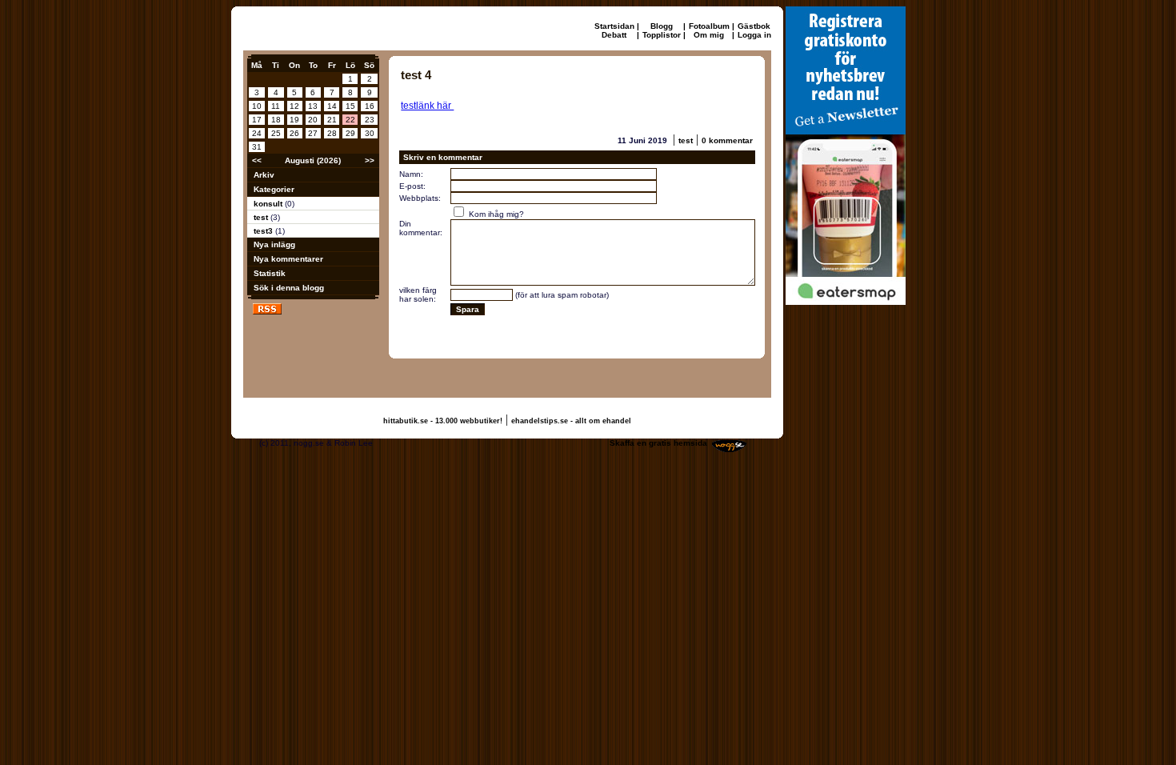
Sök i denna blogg (289, 287)
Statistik (270, 273)
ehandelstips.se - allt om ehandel (571, 421)
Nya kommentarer (288, 258)
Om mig (709, 34)
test (262, 217)
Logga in (754, 34)
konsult (269, 203)
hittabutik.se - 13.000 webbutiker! (442, 421)
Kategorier (274, 189)
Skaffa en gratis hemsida (658, 443)
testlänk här (427, 105)
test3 (264, 230)
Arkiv (264, 174)
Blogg (661, 26)
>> (369, 160)
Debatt (614, 34)
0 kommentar (727, 140)
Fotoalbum (709, 26)
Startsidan (614, 26)
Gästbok (754, 26)
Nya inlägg (274, 244)
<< (257, 160)
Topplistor (661, 34)
